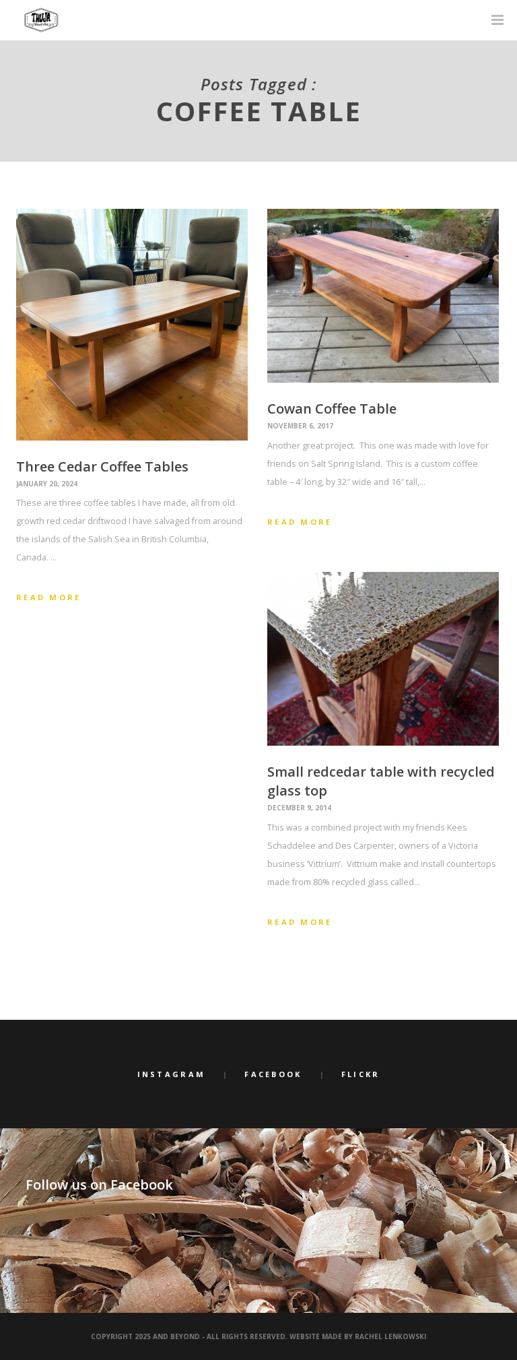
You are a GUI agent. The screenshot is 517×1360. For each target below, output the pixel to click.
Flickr (360, 1074)
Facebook (273, 1074)
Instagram (171, 1074)
